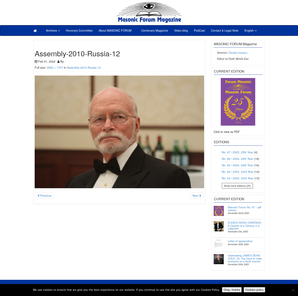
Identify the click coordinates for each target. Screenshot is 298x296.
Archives (52, 30)
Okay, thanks (232, 289)
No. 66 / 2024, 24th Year (237, 159)
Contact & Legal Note (224, 30)
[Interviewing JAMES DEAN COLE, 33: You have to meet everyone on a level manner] (219, 259)
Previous (45, 195)
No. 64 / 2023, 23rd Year (237, 172)
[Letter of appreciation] (219, 245)
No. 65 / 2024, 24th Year (237, 165)
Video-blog (181, 30)
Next (196, 195)
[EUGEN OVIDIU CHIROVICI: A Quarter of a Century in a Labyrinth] (219, 226)
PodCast (199, 30)
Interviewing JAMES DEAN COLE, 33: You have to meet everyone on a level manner (245, 258)
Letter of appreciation (240, 241)
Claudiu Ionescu (237, 52)
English (249, 30)
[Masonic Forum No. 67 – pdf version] (219, 211)
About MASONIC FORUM (115, 30)
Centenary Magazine (154, 30)
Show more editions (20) (237, 185)
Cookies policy (254, 289)
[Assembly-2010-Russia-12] (119, 132)
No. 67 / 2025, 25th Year (237, 152)
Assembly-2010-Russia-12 (84, 67)
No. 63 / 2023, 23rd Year (237, 178)
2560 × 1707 (55, 67)
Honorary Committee (79, 30)
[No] (293, 290)
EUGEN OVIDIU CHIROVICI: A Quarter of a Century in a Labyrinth (245, 225)
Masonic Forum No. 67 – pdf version (244, 208)
